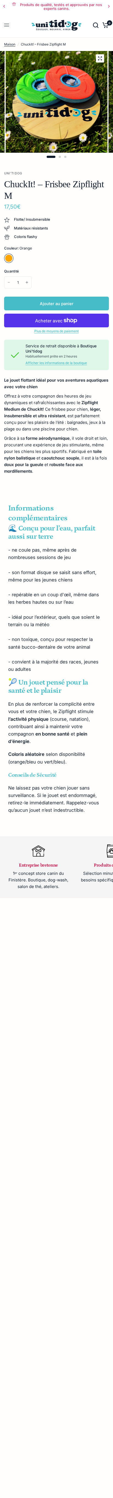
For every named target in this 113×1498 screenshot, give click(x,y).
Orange (8, 258)
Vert (20, 258)
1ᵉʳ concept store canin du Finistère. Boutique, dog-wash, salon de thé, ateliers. (38, 880)
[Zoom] (100, 58)
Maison (9, 44)
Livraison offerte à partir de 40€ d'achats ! (63, 4)
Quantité (11, 271)
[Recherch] (95, 25)
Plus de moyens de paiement (56, 331)
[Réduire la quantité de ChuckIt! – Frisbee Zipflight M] (8, 282)
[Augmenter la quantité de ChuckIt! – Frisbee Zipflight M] (26, 282)
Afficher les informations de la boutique (56, 363)
